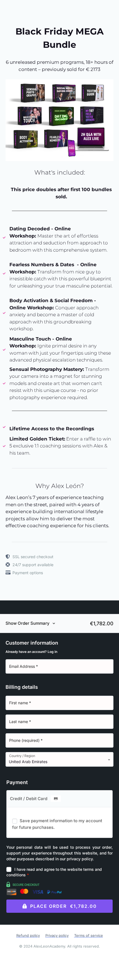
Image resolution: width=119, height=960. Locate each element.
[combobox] (59, 759)
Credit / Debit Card (29, 798)
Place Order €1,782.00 (63, 906)
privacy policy (80, 858)
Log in (52, 652)
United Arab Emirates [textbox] (28, 761)
